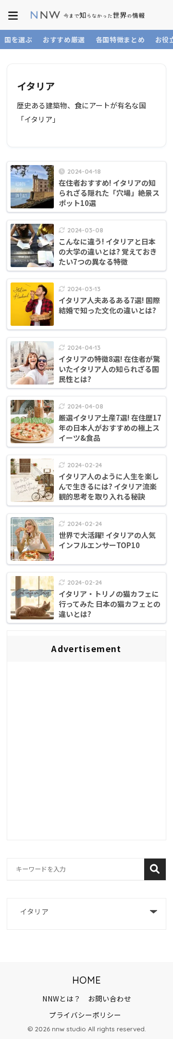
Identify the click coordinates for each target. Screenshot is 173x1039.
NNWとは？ (61, 998)
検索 (155, 869)
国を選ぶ (18, 39)
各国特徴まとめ (120, 39)
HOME (86, 980)
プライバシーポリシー (85, 1015)
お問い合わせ (109, 998)
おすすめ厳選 (64, 39)
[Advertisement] (86, 753)
